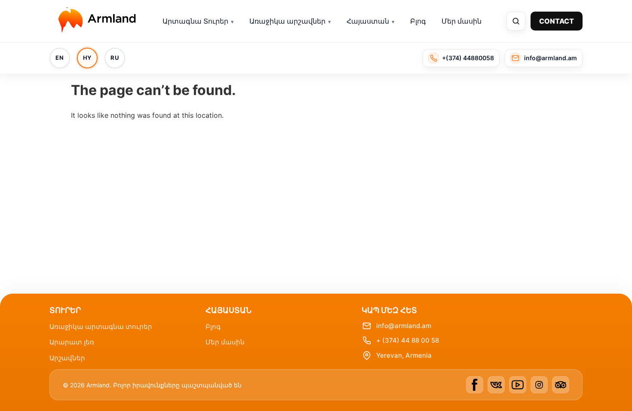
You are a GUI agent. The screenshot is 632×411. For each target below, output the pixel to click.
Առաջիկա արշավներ (287, 21)
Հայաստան (368, 21)
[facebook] (474, 384)
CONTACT (556, 21)
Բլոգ (418, 21)
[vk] (496, 384)
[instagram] (539, 384)
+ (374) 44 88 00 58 (407, 340)
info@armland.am (403, 326)
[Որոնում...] (515, 21)
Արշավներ (67, 358)
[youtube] (517, 384)
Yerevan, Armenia (404, 355)
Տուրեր (65, 310)
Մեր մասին (462, 21)
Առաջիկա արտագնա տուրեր (100, 326)
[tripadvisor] (560, 384)
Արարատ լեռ (71, 342)
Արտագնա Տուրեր (195, 21)
